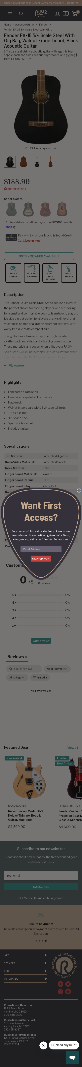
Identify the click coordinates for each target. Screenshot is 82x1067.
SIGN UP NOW (41, 558)
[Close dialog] (79, 490)
